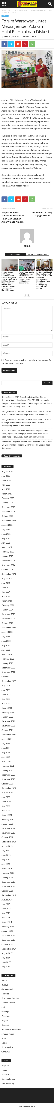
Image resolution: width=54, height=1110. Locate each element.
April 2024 (6, 596)
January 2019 (7, 877)
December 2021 (8, 721)
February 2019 (8, 873)
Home (4, 10)
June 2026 (6, 480)
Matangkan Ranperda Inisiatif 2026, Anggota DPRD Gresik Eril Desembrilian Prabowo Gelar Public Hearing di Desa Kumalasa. (27, 445)
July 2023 (6, 636)
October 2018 (7, 891)
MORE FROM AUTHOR (37, 254)
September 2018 (9, 895)
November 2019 (8, 833)
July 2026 (6, 476)
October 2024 (7, 570)
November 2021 (8, 726)
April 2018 (6, 918)
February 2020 (8, 819)
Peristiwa (5, 1016)
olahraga (5, 1012)
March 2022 (7, 708)
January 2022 (7, 717)
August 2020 (7, 793)
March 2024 (7, 601)
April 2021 (6, 757)
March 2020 (7, 815)
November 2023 (8, 619)
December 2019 (8, 828)
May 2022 (6, 699)
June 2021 (6, 748)
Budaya (5, 985)
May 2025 (6, 538)
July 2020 (6, 797)
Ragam (5, 1020)
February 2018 (8, 926)
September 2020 (9, 788)
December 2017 (8, 935)
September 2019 (9, 842)
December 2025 (8, 507)
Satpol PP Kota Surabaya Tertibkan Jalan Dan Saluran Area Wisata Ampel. (13, 217)
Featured (5, 994)
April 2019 (6, 864)
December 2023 (8, 614)
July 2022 (6, 690)
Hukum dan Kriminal (10, 998)
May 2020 (6, 806)
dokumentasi (7, 989)
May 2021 (6, 752)
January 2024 (7, 610)
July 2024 (6, 583)
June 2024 (6, 587)
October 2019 (7, 837)
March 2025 (7, 547)
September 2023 (9, 628)
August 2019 (7, 846)
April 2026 (6, 489)
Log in (4, 1070)
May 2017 (6, 967)
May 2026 (6, 485)
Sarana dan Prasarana (11, 1029)
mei (3, 1007)
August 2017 (7, 953)
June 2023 (6, 641)
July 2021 (6, 744)
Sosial (4, 1043)
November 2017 (8, 940)
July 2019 (6, 851)
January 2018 (7, 931)
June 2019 (6, 855)
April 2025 (6, 543)
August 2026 (7, 471)
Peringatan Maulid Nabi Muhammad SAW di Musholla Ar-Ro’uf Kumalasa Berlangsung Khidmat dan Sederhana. (26, 277)
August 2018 (7, 900)
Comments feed (8, 1079)
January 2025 (7, 556)
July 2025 (6, 529)
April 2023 (6, 650)
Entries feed (7, 1074)
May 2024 (6, 592)
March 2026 (7, 494)
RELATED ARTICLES (16, 254)
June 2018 (6, 909)
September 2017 (9, 949)
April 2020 (6, 810)
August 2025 (7, 525)
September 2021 (9, 735)
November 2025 (8, 512)
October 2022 (7, 677)
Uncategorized (8, 1047)
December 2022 (8, 668)
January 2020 (7, 824)
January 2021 (7, 770)
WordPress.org (8, 1083)
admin (7, 36)
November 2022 (8, 672)
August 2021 (7, 739)
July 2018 (6, 904)
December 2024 (8, 561)
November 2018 (8, 886)
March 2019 (7, 868)
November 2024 (8, 565)
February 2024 (8, 605)
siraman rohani (8, 1034)
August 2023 (7, 632)
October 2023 (7, 623)
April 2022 (6, 703)
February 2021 (8, 766)
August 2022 (7, 686)
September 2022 (9, 681)
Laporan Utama (8, 1003)
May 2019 (6, 860)
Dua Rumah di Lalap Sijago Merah (41, 214)
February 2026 (8, 498)
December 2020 (8, 775)
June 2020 (6, 802)
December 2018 (8, 882)
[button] (49, 4)
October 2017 (7, 944)
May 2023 (6, 645)
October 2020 (7, 784)
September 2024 (9, 574)
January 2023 (7, 663)
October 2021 (7, 730)
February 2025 (8, 552)
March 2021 (7, 761)
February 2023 (8, 659)
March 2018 (7, 922)
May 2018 (6, 913)
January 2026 (7, 503)
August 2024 (7, 578)
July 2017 (6, 958)
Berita (10, 10)
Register (5, 1065)
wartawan (6, 1052)
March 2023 (7, 654)
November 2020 (8, 779)
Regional (5, 1025)
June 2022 (6, 694)
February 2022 (8, 712)
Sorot (4, 1038)
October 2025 (7, 516)
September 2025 (9, 520)
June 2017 (6, 962)
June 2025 (6, 534)
